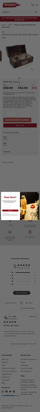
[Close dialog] (38, 192)
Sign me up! (10, 210)
